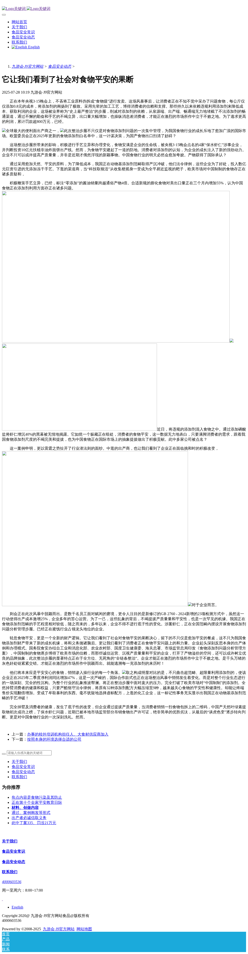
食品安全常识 (23, 767)
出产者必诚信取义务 (29, 818)
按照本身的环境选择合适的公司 (54, 739)
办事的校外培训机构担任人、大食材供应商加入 (67, 734)
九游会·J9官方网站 (27, 66)
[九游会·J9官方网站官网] (124, 8)
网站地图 (84, 929)
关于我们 (19, 762)
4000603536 (11, 882)
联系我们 (19, 777)
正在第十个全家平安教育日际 (37, 802)
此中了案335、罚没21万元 (34, 823)
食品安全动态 (59, 66)
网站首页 (19, 22)
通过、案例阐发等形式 (31, 813)
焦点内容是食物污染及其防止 (37, 797)
